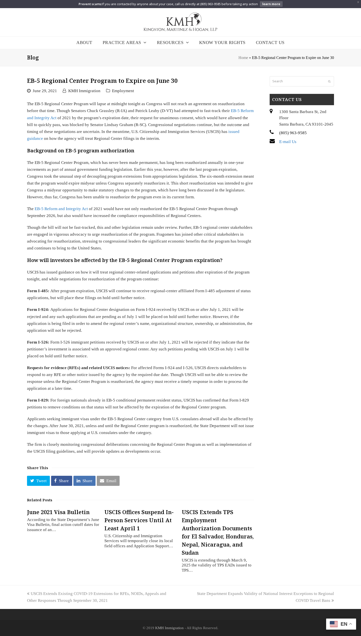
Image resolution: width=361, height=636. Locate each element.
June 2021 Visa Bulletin (58, 512)
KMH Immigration (84, 90)
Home (243, 58)
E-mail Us (287, 141)
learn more (271, 4)
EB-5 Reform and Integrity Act (61, 208)
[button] (38, 481)
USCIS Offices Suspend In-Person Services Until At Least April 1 (139, 520)
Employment (123, 90)
